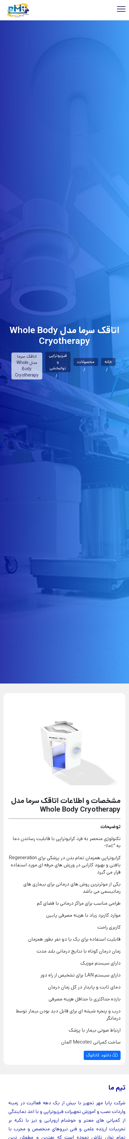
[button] (15, 745)
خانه (108, 362)
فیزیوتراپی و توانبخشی (58, 362)
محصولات (85, 362)
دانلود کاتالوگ (99, 1055)
